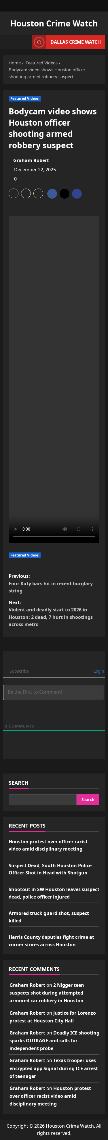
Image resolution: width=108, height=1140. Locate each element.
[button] (13, 193)
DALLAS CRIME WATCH (75, 42)
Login (98, 671)
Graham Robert (31, 160)
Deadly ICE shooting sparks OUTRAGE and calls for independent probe (54, 1040)
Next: (51, 613)
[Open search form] (24, 42)
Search (19, 782)
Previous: (51, 583)
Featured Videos (24, 98)
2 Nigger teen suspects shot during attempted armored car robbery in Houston (47, 993)
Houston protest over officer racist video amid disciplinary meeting (50, 1096)
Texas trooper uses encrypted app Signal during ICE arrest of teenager (54, 1068)
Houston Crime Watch (54, 23)
